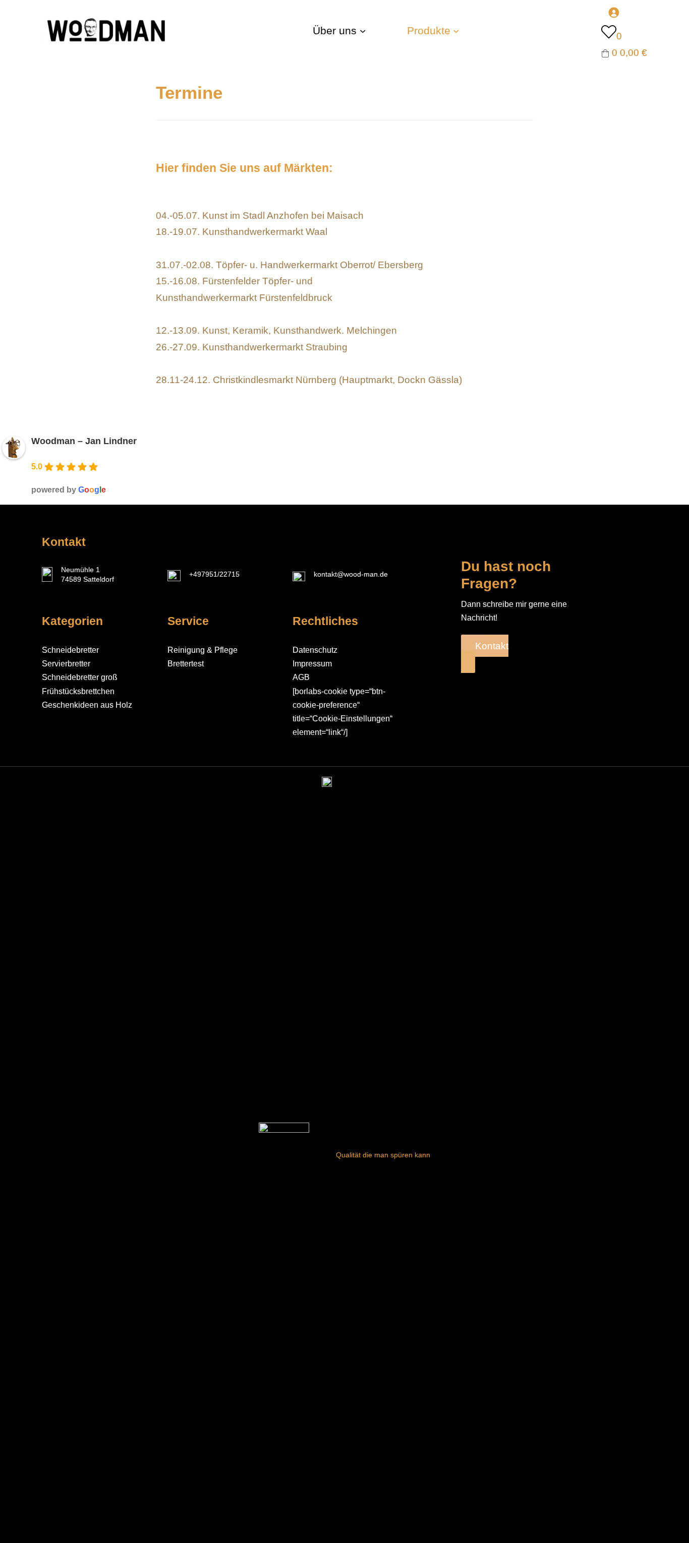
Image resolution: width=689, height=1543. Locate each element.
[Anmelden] (624, 12)
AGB (301, 677)
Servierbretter (66, 663)
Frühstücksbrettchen (78, 691)
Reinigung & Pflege (202, 650)
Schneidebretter (70, 650)
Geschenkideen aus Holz (87, 705)
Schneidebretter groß (80, 677)
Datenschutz (315, 650)
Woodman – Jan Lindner (84, 441)
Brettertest (185, 663)
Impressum (312, 663)
